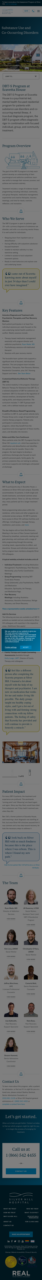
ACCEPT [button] (26, 647)
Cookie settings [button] (11, 647)
